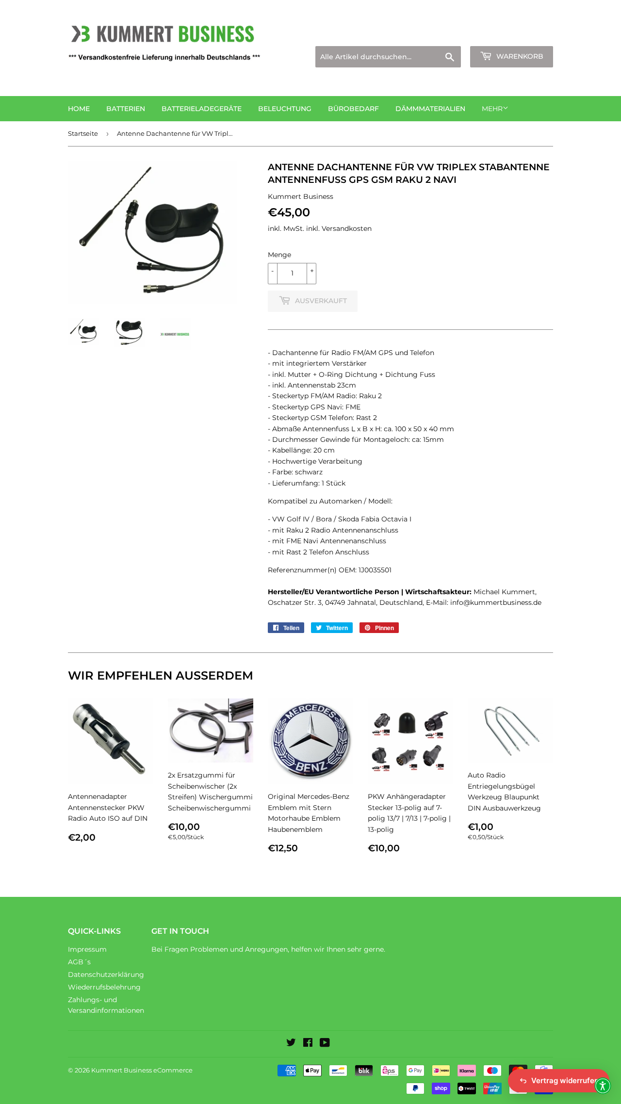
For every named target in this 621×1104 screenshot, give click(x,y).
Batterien (125, 108)
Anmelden (469, 34)
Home (79, 108)
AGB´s (79, 962)
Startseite (83, 133)
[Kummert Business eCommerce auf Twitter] (291, 1043)
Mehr (492, 108)
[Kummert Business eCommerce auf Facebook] (308, 1043)
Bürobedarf (353, 108)
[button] (602, 1085)
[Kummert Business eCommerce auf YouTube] (325, 1043)
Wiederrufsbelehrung (104, 987)
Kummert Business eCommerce (142, 1070)
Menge (279, 254)
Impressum (87, 949)
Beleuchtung (284, 108)
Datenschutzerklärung (106, 974)
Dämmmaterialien (430, 108)
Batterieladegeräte (202, 108)
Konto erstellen (529, 34)
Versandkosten (347, 228)
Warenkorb (518, 56)
